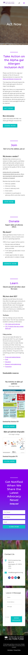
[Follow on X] (18, 577)
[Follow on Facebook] (9, 577)
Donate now (10, 264)
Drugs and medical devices (12, 357)
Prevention (8, 366)
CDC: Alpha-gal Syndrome (12, 324)
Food (6, 359)
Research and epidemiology (13, 364)
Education (8, 362)
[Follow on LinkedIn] (15, 577)
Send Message (16, 619)
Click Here (9, 426)
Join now (8, 202)
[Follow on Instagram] (12, 577)
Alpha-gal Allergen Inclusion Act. (12, 79)
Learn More (10, 126)
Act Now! (8, 108)
